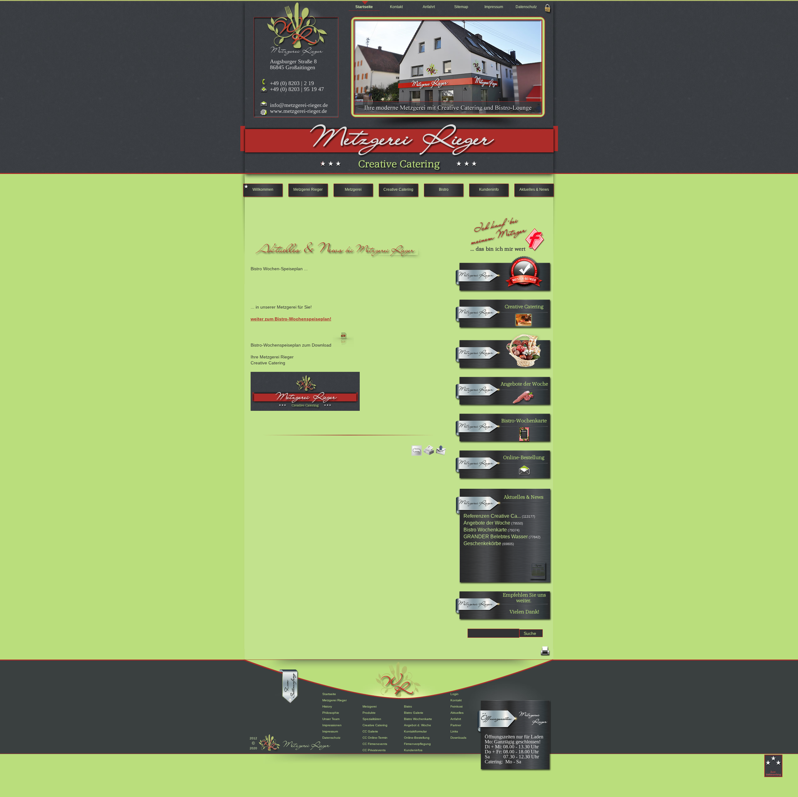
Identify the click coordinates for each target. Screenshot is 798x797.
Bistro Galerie (413, 712)
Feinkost (456, 706)
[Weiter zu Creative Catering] (475, 316)
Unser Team (330, 719)
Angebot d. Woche (417, 725)
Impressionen (332, 725)
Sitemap (461, 7)
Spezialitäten (372, 719)
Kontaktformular (415, 731)
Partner (455, 725)
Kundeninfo (489, 189)
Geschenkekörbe (482, 543)
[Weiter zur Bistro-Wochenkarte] (475, 430)
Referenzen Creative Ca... (492, 516)
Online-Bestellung (417, 737)
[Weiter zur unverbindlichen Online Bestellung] (475, 466)
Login (454, 694)
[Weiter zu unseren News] (475, 506)
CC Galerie (370, 731)
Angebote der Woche (487, 523)
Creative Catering (398, 189)
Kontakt (396, 7)
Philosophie (330, 712)
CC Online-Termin (375, 737)
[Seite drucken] (545, 655)
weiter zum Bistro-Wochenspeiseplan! (291, 318)
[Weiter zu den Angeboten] (475, 393)
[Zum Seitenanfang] (290, 699)
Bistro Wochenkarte (485, 529)
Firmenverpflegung (417, 744)
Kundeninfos (413, 750)
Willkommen (262, 189)
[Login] (548, 13)
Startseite (364, 7)
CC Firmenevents (375, 744)
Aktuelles (457, 712)
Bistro (444, 189)
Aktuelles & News (534, 189)
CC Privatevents (374, 750)
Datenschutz (526, 7)
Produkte (369, 712)
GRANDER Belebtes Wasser (496, 536)
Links (454, 731)
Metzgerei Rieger (308, 189)
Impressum (493, 7)
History (327, 706)
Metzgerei (353, 189)
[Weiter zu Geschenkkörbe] (475, 356)
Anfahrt (429, 7)
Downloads (458, 737)
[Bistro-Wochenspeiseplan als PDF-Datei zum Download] (343, 345)
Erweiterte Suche (487, 640)
